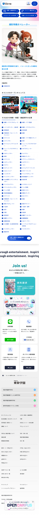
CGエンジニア (8, 171)
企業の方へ (4, 459)
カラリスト (7, 138)
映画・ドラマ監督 (27, 122)
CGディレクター (8, 162)
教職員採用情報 (5, 441)
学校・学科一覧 (24, 433)
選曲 (23, 199)
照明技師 (6, 130)
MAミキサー (25, 196)
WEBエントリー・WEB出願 (26, 422)
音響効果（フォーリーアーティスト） (11, 134)
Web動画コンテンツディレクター (11, 180)
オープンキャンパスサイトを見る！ (19, 508)
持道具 (24, 212)
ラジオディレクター (9, 229)
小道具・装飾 (25, 206)
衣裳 (5, 212)
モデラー (6, 165)
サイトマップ (4, 484)
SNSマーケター (26, 221)
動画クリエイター (27, 215)
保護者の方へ (4, 455)
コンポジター (7, 174)
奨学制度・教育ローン (6, 422)
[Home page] (3, 375)
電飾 (23, 209)
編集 (23, 133)
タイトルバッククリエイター (11, 145)
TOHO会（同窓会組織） (7, 499)
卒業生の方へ (4, 463)
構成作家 (6, 232)
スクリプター (7, 141)
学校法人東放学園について (7, 433)
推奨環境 (22, 488)
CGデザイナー (26, 162)
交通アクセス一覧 (5, 470)
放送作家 (24, 179)
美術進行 (6, 215)
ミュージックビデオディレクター (11, 149)
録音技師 (24, 130)
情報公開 (3, 437)
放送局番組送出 (8, 193)
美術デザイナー (26, 204)
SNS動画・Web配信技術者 (11, 224)
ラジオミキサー (26, 229)
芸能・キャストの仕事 (28, 15)
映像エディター (26, 156)
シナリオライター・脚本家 (11, 127)
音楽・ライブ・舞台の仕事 (27, 10)
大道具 (6, 206)
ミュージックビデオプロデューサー (29, 145)
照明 (5, 156)
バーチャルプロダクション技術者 (29, 225)
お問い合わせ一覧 (5, 473)
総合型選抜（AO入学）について (9, 419)
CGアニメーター (8, 168)
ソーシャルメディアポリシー (8, 488)
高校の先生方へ (24, 455)
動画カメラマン (8, 218)
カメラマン (25, 153)
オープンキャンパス (6, 415)
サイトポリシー (24, 484)
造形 (5, 209)
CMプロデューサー (27, 148)
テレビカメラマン (9, 184)
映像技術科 (7, 86)
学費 (21, 419)
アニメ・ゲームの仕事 (10, 15)
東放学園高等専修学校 (6, 495)
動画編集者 (25, 218)
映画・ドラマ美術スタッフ (29, 138)
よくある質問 (23, 470)
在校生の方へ (23, 459)
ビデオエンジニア (27, 184)
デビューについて (24, 426)
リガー (24, 165)
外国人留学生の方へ (25, 451)
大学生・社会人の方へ (25, 448)
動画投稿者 (7, 221)
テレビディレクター (9, 176)
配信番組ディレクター (28, 176)
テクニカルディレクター (10, 187)
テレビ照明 (25, 187)
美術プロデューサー (10, 204)
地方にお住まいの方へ (6, 451)
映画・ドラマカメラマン (28, 127)
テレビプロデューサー (28, 174)
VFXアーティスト (26, 171)
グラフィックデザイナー (28, 159)
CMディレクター (8, 153)
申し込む (10, 367)
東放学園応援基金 (24, 437)
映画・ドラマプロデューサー (11, 123)
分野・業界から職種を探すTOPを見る (17, 238)
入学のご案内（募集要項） (26, 415)
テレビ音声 (7, 190)
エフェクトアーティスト (28, 168)
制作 (23, 141)
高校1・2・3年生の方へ (7, 448)
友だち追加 (10, 340)
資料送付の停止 (5, 477)
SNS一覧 (22, 441)
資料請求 (22, 473)
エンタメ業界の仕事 (10, 375)
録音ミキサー (25, 190)
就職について (4, 426)
